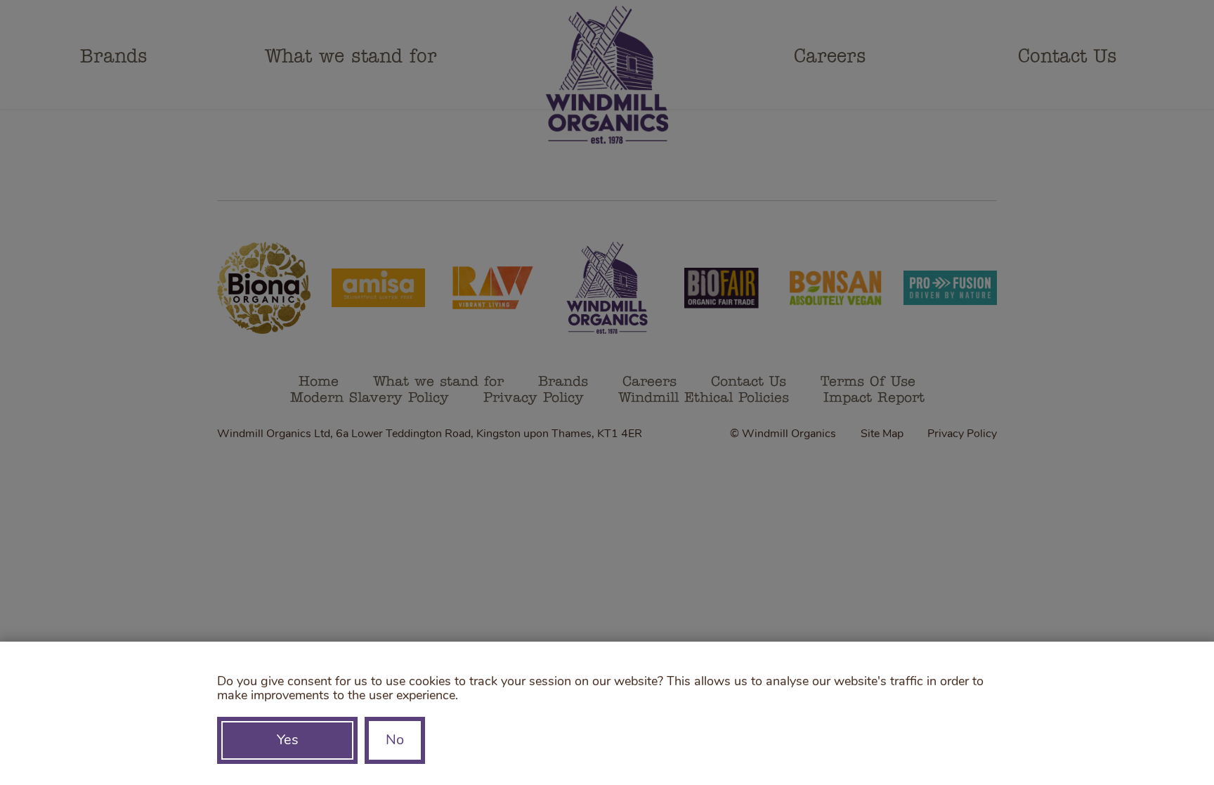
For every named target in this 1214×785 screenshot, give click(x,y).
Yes (288, 741)
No (395, 741)
